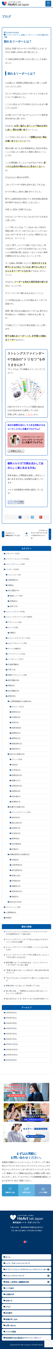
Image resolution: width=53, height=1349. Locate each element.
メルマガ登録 (11, 1331)
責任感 (16, 796)
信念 (15, 764)
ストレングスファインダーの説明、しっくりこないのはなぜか (27, 948)
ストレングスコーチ (15, 611)
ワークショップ (13, 907)
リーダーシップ (31, 34)
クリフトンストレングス (17, 558)
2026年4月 (11, 1023)
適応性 (16, 748)
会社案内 (9, 1313)
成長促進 (16, 727)
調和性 (16, 738)
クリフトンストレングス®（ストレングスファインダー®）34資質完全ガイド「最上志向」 (27, 932)
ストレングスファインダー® (19, 616)
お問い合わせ (11, 1325)
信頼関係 (13, 580)
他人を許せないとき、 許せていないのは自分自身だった (27, 998)
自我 (15, 849)
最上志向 (17, 822)
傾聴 (11, 585)
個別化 (16, 711)
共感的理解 (13, 664)
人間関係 (11, 912)
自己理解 (13, 690)
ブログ (8, 1306)
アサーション (15, 622)
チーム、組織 (20, 34)
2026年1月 (11, 1039)
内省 (15, 859)
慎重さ (16, 780)
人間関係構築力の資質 (20, 701)
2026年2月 (11, 1033)
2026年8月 (11, 1012)
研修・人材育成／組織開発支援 (17, 1282)
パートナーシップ (16, 654)
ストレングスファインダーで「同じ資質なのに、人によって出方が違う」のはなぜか (27, 955)
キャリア (13, 627)
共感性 (16, 717)
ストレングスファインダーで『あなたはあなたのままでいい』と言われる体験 (27, 940)
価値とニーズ (16, 595)
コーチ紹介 (10, 1288)
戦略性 (16, 886)
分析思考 (17, 865)
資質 (12, 696)
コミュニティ (14, 574)
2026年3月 (11, 1028)
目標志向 (17, 785)
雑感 (9, 917)
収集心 (16, 875)
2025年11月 (11, 1049)
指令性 (16, 817)
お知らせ (9, 1300)
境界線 (13, 601)
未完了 (13, 606)
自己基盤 (41, 34)
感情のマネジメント (17, 675)
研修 (11, 685)
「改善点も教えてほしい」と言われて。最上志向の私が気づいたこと (27, 971)
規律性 (16, 791)
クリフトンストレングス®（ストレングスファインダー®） (27, 1269)
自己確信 (16, 843)
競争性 (15, 838)
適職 (13, 632)
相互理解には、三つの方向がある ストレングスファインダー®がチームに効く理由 (27, 963)
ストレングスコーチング (19, 638)
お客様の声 (10, 1294)
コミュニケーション (15, 564)
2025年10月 (12, 1054)
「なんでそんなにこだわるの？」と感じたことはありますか (27, 979)
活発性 (16, 828)
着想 (15, 896)
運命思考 (17, 743)
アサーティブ (13, 553)
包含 (15, 722)
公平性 (16, 770)
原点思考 (17, 870)
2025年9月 (11, 1060)
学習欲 (16, 880)
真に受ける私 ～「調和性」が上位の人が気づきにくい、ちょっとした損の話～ (27, 992)
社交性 (16, 833)
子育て (11, 669)
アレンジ (17, 759)
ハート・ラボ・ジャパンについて (18, 1263)
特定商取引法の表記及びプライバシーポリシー (23, 1337)
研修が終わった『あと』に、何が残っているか (23, 985)
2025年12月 (12, 1044)
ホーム (8, 1257)
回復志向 (17, 775)
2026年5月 (11, 1017)
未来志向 (17, 891)
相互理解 (13, 680)
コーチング (10, 34)
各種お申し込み (12, 1319)
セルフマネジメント (17, 643)
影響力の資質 (17, 807)
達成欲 (16, 801)
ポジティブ (18, 706)
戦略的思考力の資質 (19, 854)
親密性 (16, 733)
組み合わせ (16, 901)
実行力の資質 (17, 754)
